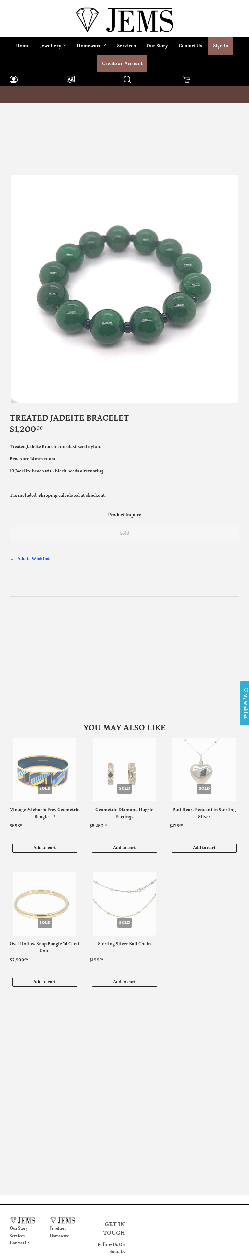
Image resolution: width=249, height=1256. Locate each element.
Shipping (47, 495)
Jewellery (51, 46)
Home (23, 46)
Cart (239, 94)
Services (126, 46)
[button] (30, 559)
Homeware (89, 46)
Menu (19, 94)
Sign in (220, 46)
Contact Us (190, 46)
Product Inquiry (124, 515)
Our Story (157, 46)
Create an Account (122, 63)
